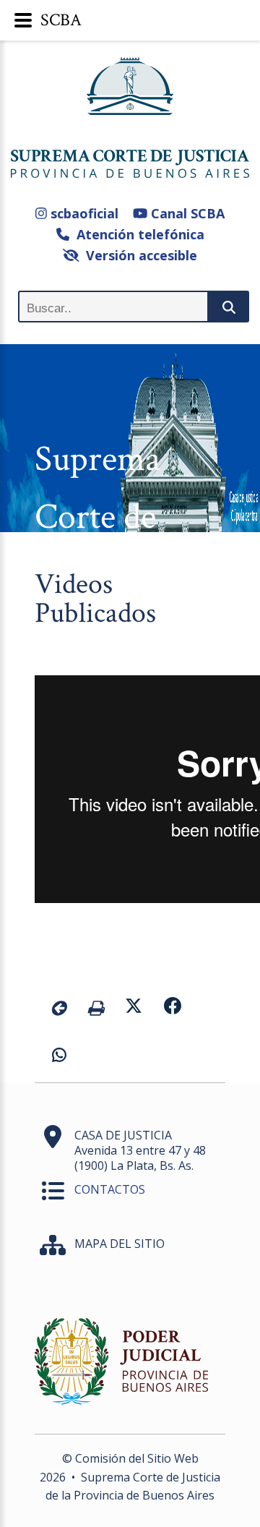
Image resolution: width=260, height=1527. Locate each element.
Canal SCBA (186, 213)
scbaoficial (82, 213)
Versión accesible (138, 255)
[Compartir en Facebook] (172, 1007)
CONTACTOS (109, 1189)
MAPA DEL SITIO (119, 1244)
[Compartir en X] (133, 1007)
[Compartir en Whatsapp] (59, 1057)
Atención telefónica (136, 234)
